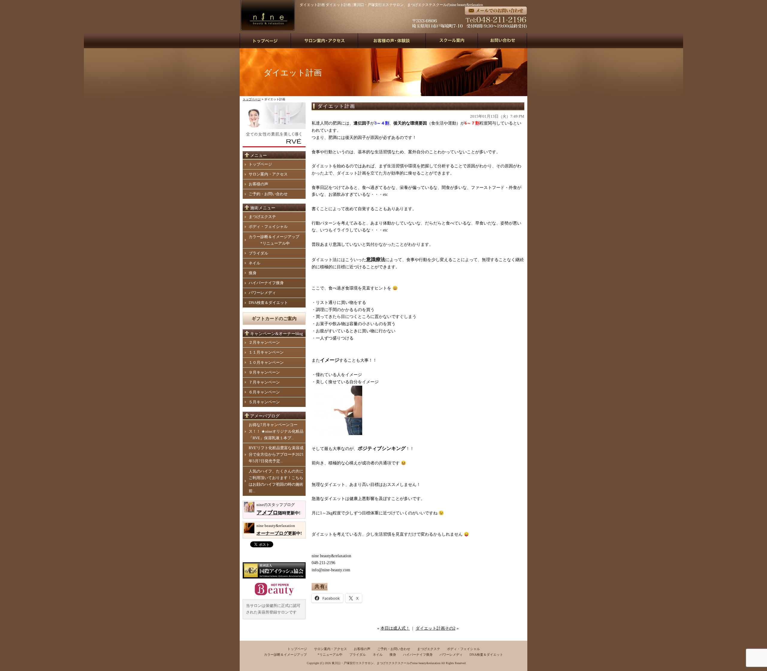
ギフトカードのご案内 (274, 318)
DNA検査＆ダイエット (268, 302)
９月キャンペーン (264, 372)
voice (392, 40)
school (452, 40)
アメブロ (267, 513)
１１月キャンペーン (266, 352)
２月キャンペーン (264, 342)
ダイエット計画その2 (435, 628)
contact (502, 40)
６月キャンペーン (264, 392)
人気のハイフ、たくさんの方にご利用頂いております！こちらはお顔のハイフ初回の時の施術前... (276, 481)
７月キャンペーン (264, 382)
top (265, 40)
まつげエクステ (262, 216)
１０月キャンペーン (266, 362)
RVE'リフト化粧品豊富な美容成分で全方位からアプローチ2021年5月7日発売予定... (276, 454)
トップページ (252, 99)
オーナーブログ (272, 533)
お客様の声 (258, 184)
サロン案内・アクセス (268, 174)
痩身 (252, 273)
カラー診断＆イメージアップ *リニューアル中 (274, 240)
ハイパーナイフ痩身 (266, 283)
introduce (324, 40)
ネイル (254, 263)
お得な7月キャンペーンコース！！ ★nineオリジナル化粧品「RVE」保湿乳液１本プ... (276, 431)
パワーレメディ (262, 292)
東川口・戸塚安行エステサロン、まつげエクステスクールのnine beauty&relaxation (386, 663)
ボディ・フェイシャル (268, 226)
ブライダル (258, 253)
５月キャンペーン (264, 402)
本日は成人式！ (395, 628)
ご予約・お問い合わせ (268, 194)
